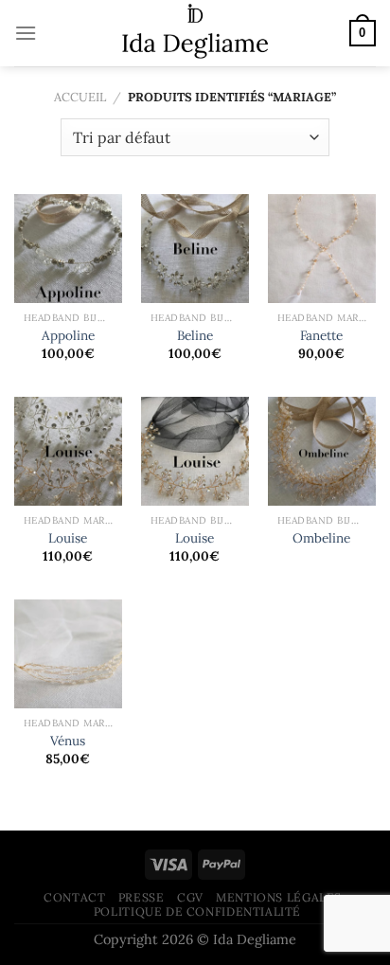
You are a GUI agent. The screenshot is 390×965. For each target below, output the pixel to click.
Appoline (68, 336)
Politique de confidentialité (197, 911)
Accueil (80, 97)
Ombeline (321, 538)
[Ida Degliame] (195, 33)
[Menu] (25, 32)
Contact (74, 897)
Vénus (67, 741)
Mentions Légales (279, 897)
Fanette (321, 336)
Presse (141, 897)
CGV (190, 897)
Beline (195, 336)
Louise (67, 538)
